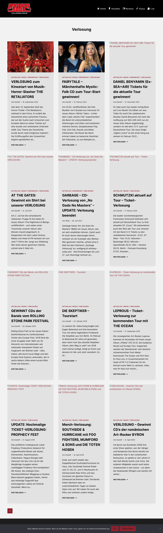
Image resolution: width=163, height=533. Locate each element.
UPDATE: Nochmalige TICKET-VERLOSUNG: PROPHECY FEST (28, 430)
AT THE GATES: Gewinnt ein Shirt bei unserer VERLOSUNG (28, 200)
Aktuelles (15, 77)
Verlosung (44, 77)
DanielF (17, 102)
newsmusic (33, 77)
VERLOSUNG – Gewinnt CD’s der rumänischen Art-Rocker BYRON (132, 430)
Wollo (68, 221)
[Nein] (160, 528)
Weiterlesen (18, 145)
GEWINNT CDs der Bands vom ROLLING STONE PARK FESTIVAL (30, 316)
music (24, 77)
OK (114, 528)
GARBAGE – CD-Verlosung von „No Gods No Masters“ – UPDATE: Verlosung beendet (78, 205)
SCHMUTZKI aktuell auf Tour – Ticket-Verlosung (132, 200)
